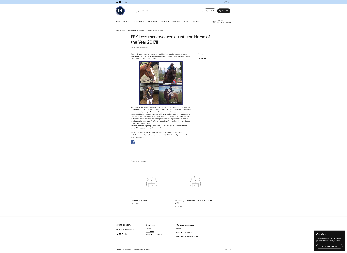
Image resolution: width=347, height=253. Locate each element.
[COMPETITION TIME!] (151, 182)
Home (117, 30)
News (123, 30)
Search (148, 229)
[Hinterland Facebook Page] (133, 144)
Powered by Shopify (144, 249)
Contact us (150, 231)
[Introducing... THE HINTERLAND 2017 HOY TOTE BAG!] (195, 182)
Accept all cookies (329, 246)
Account (211, 11)
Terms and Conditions (154, 234)
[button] (223, 10)
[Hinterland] (120, 10)
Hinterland (133, 249)
